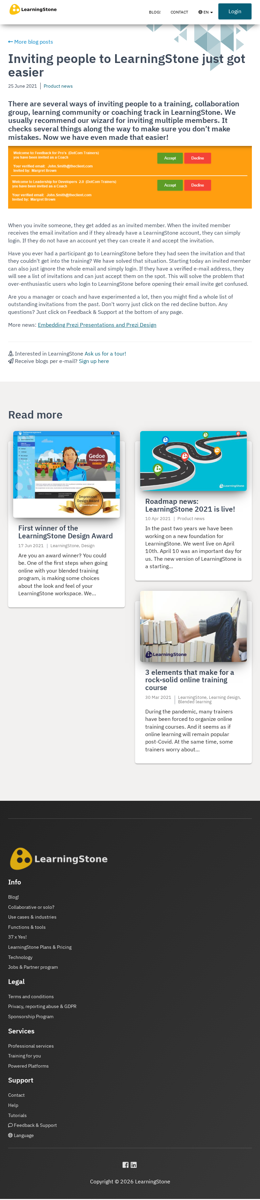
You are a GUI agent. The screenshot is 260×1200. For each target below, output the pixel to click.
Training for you (24, 1056)
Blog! (154, 12)
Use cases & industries (32, 917)
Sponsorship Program (30, 1016)
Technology (20, 957)
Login (235, 11)
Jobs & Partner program (33, 967)
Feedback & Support (35, 1125)
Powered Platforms (28, 1066)
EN (207, 15)
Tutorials (17, 1115)
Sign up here (94, 361)
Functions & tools (27, 927)
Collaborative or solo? (31, 907)
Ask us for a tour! (105, 353)
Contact (179, 12)
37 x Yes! (17, 937)
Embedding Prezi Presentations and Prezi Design (97, 324)
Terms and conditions (31, 996)
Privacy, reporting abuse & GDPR (42, 1006)
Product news (58, 86)
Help (13, 1105)
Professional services (31, 1046)
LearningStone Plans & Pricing (39, 947)
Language (23, 1135)
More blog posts (33, 41)
